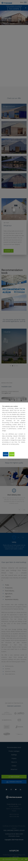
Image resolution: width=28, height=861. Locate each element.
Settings (5, 454)
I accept (11, 454)
